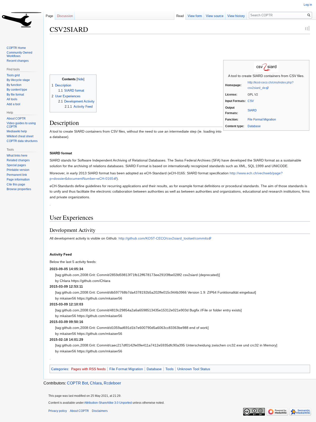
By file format (15, 94)
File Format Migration (262, 119)
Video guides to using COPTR (21, 124)
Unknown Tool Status (193, 369)
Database (254, 126)
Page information (18, 179)
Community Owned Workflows (19, 54)
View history (236, 16)
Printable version (18, 170)
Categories (59, 369)
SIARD (252, 110)
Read (180, 16)
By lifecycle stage (18, 80)
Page (49, 16)
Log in (308, 4)
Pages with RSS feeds (88, 369)
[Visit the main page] (21, 20)
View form (195, 16)
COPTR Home (16, 48)
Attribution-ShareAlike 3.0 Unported (108, 402)
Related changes (18, 160)
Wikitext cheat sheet (20, 136)
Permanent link (17, 175)
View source (214, 16)
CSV (251, 100)
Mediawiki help (17, 131)
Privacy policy (57, 411)
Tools (169, 369)
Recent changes (18, 60)
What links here (17, 155)
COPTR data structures (22, 141)
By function (14, 85)
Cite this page (16, 184)
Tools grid (13, 75)
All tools (12, 99)
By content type (17, 89)
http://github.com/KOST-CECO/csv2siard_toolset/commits (163, 238)
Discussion (65, 16)
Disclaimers (100, 411)
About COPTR (16, 118)
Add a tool (13, 104)
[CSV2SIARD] (266, 67)
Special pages (16, 165)
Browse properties (19, 189)
